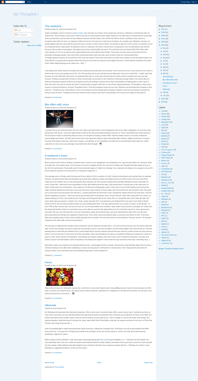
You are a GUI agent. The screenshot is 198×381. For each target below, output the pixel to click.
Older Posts (148, 363)
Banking (164, 136)
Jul (164, 61)
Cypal (181, 8)
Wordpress (165, 180)
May (164, 67)
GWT (163, 147)
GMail (163, 185)
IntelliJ (163, 218)
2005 (163, 45)
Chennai (164, 152)
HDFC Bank (165, 158)
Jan (164, 95)
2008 (163, 36)
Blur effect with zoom (57, 104)
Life (162, 111)
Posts (19, 30)
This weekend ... (54, 26)
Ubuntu (164, 133)
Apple (163, 128)
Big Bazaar (165, 207)
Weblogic (164, 199)
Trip (162, 174)
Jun (164, 64)
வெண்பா (164, 163)
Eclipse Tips (170, 8)
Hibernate (50, 305)
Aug (164, 58)
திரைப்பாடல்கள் (166, 183)
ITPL (163, 216)
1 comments (57, 255)
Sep (164, 54)
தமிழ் (163, 125)
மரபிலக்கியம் (165, 243)
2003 (163, 102)
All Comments (22, 35)
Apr (164, 70)
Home (99, 363)
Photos (163, 117)
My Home (146, 8)
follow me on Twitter (34, 45)
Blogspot (164, 210)
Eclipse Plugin (166, 155)
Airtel (163, 166)
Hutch (163, 213)
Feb (164, 92)
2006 (163, 42)
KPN (163, 221)
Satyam (164, 232)
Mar (164, 73)
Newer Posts (49, 363)
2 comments (57, 298)
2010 (163, 29)
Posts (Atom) (59, 367)
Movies (164, 161)
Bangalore (165, 122)
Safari (163, 196)
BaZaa (163, 205)
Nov (164, 48)
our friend (79, 33)
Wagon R (164, 240)
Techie (163, 114)
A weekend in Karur (56, 155)
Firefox (163, 144)
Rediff (163, 229)
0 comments (57, 97)
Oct (164, 51)
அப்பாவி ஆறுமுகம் (167, 150)
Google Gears (166, 191)
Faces (48, 262)
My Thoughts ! (26, 14)
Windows (164, 177)
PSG (163, 227)
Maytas (164, 224)
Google (164, 119)
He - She (164, 194)
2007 (163, 39)
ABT (162, 202)
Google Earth (166, 188)
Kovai (163, 141)
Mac (162, 130)
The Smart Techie (167, 235)
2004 (163, 99)
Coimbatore (165, 169)
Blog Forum (179, 249)
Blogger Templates (165, 249)
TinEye (163, 238)
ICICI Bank (165, 172)
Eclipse (164, 139)
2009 (163, 32)
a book (105, 340)
